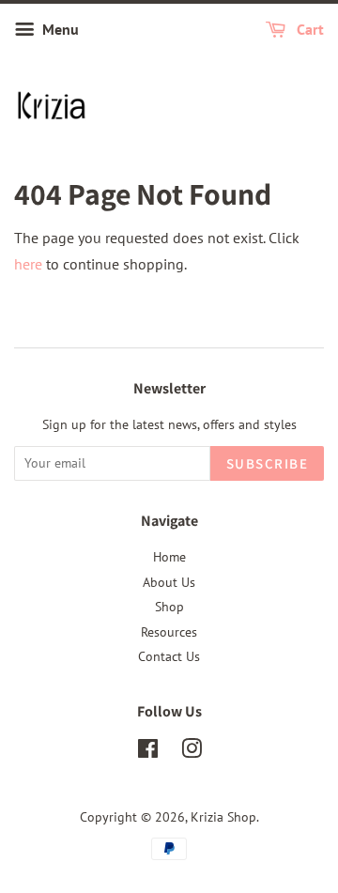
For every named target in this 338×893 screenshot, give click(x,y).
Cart (308, 29)
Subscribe (267, 463)
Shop (169, 606)
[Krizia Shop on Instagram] (191, 752)
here (28, 263)
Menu (58, 29)
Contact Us (169, 656)
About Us (169, 582)
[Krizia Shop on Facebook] (148, 752)
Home (169, 556)
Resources (169, 632)
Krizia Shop (223, 816)
